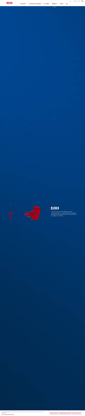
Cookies (3, 414)
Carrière (70, 1)
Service (61, 3)
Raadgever (54, 3)
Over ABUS (46, 3)
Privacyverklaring (7, 414)
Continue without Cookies (65, 413)
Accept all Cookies (76, 413)
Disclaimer (12, 414)
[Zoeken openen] (67, 4)
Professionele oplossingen (35, 3)
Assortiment (23, 3)
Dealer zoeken (77, 1)
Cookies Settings (54, 413)
